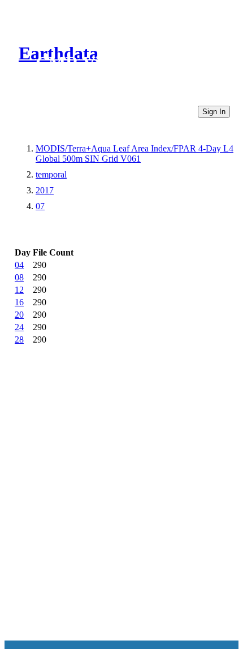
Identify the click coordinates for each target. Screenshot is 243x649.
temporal (51, 174)
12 (19, 290)
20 (19, 314)
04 (19, 265)
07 (40, 206)
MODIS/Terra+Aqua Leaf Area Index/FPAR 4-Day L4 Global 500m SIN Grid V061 (134, 153)
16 (19, 302)
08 (19, 277)
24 (19, 327)
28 (19, 339)
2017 (45, 190)
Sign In (213, 111)
